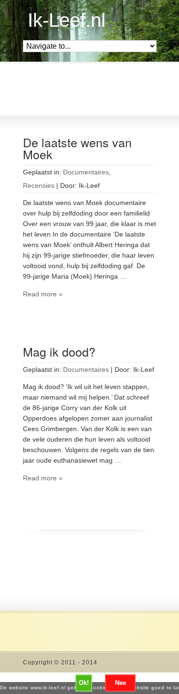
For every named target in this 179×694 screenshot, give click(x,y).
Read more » (43, 294)
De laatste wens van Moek (77, 148)
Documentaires (86, 172)
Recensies (38, 185)
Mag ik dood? (59, 351)
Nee (120, 682)
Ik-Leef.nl (66, 20)
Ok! (84, 682)
